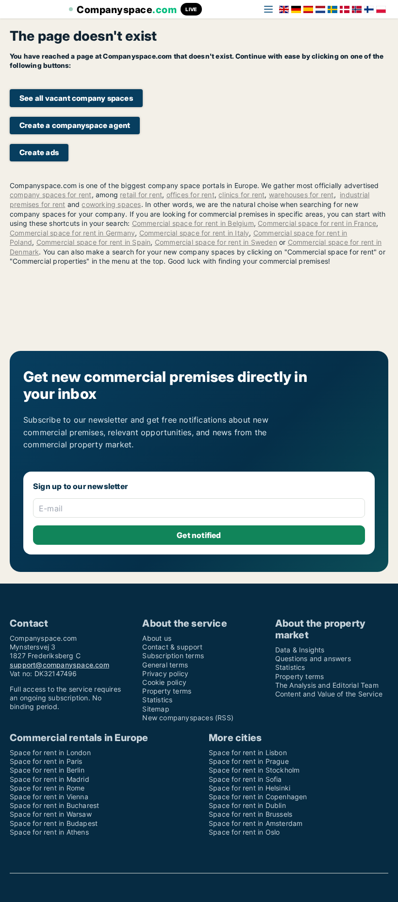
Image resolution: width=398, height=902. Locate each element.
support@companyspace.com (59, 665)
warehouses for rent (301, 194)
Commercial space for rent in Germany (72, 233)
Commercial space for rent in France (317, 223)
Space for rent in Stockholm (254, 770)
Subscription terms (173, 655)
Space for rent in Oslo (244, 832)
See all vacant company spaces (76, 98)
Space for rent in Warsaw (51, 814)
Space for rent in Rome (47, 788)
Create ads (39, 152)
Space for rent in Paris (46, 761)
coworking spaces (111, 204)
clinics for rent (241, 194)
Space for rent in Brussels (250, 814)
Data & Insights (300, 650)
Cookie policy (164, 682)
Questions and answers (313, 658)
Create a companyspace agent (74, 125)
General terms (165, 665)
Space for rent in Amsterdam (255, 823)
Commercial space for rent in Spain (93, 242)
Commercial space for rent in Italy (194, 233)
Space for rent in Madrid (49, 779)
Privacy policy (165, 673)
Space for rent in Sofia (245, 779)
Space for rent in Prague (249, 761)
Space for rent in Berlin (47, 770)
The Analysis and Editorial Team (327, 685)
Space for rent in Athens (49, 832)
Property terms (166, 691)
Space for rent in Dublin (247, 805)
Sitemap (155, 709)
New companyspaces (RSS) (187, 717)
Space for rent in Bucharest (54, 805)
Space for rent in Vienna (49, 796)
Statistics (157, 700)
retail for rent (141, 194)
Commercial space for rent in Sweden (216, 242)
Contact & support (172, 647)
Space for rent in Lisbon (248, 752)
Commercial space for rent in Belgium (193, 223)
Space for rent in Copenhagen (258, 796)
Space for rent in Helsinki (249, 788)
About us (156, 638)
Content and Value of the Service (328, 694)
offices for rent (190, 194)
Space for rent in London (50, 752)
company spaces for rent (51, 194)
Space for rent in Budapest (54, 823)
